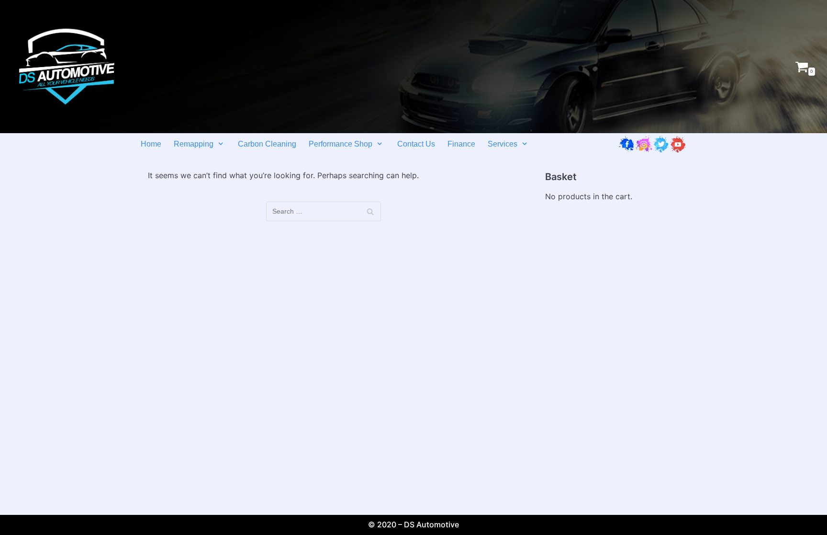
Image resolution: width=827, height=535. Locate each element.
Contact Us (416, 144)
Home (151, 144)
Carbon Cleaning (267, 144)
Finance (461, 144)
